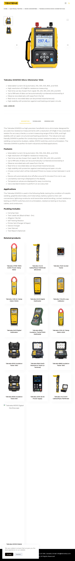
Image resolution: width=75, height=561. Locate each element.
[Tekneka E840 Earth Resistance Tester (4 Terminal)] (37, 350)
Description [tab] (25, 121)
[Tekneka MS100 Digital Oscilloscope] (14, 472)
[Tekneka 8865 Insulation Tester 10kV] (61, 350)
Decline (18, 554)
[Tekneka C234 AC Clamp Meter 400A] (61, 317)
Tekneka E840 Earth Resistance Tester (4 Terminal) (37, 365)
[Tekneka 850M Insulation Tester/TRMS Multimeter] (37, 317)
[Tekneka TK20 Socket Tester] (61, 252)
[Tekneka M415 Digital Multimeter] (14, 317)
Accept (9, 554)
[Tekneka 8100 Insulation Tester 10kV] (14, 350)
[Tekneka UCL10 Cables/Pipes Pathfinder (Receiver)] (37, 252)
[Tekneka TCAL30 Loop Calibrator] (61, 285)
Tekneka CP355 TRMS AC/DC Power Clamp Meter (14, 268)
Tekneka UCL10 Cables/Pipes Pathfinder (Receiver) (37, 268)
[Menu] (65, 3)
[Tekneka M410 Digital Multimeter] (37, 285)
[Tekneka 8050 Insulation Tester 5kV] (14, 383)
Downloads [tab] (37, 121)
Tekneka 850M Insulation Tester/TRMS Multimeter (37, 332)
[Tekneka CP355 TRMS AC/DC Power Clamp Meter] (14, 252)
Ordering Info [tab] (49, 121)
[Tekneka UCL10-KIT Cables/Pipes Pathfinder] (61, 383)
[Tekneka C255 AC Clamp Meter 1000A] (14, 285)
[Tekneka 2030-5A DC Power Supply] (37, 383)
